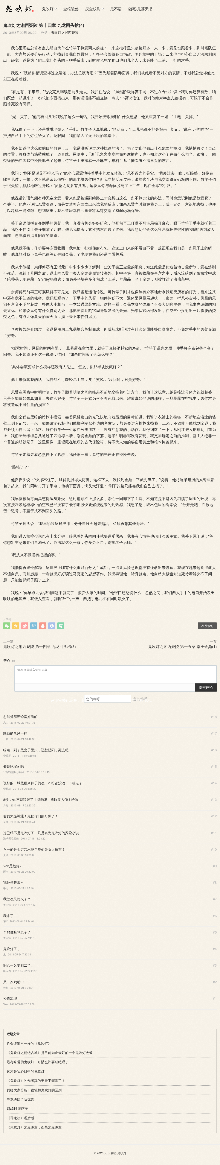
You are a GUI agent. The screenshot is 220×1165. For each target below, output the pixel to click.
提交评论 (206, 687)
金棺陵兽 (71, 8)
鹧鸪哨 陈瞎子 (17, 1108)
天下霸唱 (110, 1153)
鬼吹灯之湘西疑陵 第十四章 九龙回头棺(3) (39, 646)
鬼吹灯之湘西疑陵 (64, 32)
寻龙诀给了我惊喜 (20, 1099)
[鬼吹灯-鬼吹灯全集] (19, 8)
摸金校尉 (93, 8)
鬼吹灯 (47, 8)
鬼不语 (116, 8)
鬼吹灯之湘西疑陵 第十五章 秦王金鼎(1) (182, 646)
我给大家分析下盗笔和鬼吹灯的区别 (34, 1089)
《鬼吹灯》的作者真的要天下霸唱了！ (36, 1080)
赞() (207, 626)
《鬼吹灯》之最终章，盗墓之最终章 (34, 1127)
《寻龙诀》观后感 (20, 1117)
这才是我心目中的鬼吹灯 (25, 1071)
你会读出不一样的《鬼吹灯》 (29, 1043)
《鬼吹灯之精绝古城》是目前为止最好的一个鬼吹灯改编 (50, 1052)
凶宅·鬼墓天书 (140, 8)
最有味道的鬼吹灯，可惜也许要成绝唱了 (38, 1061)
